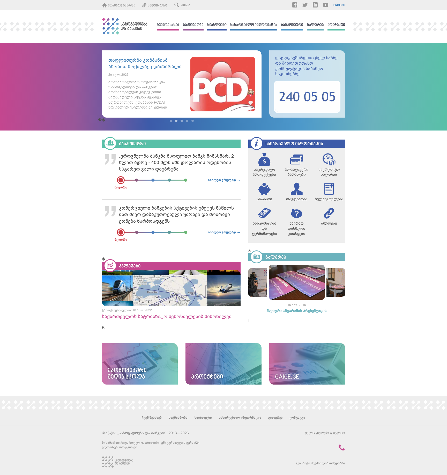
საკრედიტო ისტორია (329, 172)
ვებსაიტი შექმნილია (320, 463)
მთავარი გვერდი (121, 5)
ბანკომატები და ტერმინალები (264, 228)
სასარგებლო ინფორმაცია (253, 25)
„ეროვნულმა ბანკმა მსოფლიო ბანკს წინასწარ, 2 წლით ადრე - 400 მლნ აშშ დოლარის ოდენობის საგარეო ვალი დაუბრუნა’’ (176, 162)
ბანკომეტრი (292, 25)
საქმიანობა (193, 25)
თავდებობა (296, 199)
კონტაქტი (336, 25)
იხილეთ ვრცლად (224, 179)
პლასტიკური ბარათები (296, 172)
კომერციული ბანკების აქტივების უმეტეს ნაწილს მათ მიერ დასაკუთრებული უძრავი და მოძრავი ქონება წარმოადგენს (176, 214)
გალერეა (315, 25)
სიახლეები (217, 25)
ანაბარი (264, 199)
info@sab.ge (128, 447)
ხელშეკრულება (329, 199)
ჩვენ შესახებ (168, 25)
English (339, 5)
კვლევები (130, 266)
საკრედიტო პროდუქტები (264, 172)
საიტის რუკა (157, 5)
